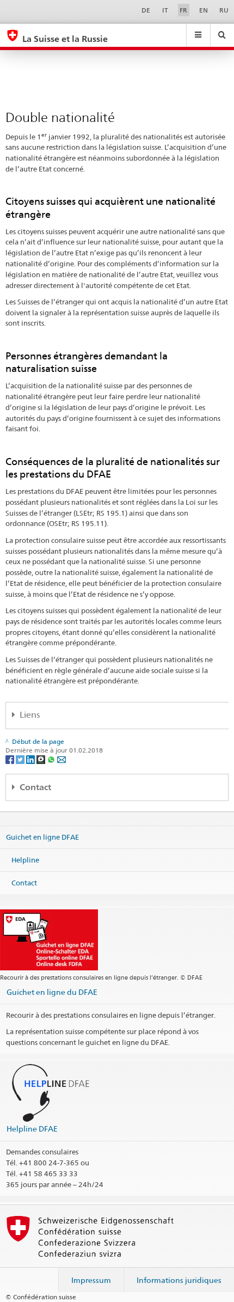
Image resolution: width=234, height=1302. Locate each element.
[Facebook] (10, 759)
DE (145, 10)
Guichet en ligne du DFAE (52, 992)
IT (165, 10)
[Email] (61, 759)
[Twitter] (21, 759)
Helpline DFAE (32, 1128)
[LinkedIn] (31, 759)
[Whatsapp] (52, 759)
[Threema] (41, 759)
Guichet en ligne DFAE (42, 837)
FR (183, 10)
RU (224, 10)
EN (203, 10)
